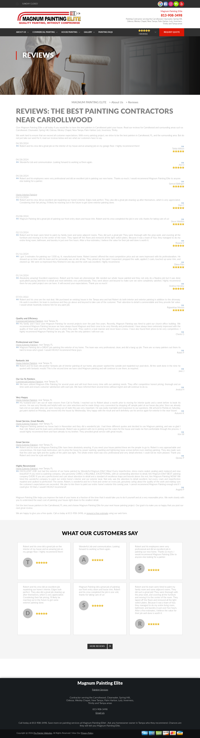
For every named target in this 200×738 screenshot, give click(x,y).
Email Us (100, 713)
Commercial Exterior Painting (29, 321)
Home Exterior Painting (27, 345)
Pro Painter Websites (43, 733)
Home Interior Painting (26, 195)
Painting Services (100, 690)
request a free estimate (97, 513)
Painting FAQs (105, 32)
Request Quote (172, 32)
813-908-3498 (171, 15)
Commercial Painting (44, 32)
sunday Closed (30, 4)
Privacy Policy (87, 733)
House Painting (69, 32)
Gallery (88, 32)
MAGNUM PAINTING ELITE (89, 102)
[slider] (178, 151)
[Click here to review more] (147, 32)
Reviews (133, 102)
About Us (21, 32)
